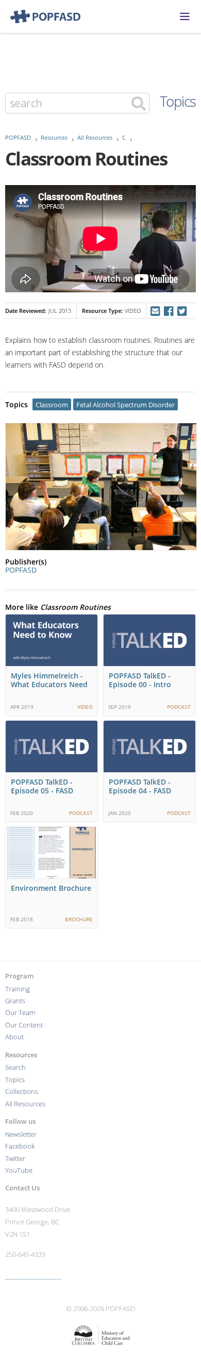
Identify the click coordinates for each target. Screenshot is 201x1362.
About (14, 1037)
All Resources (94, 137)
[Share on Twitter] (182, 311)
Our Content (24, 1025)
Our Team (20, 1012)
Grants (15, 1000)
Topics (178, 101)
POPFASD (18, 137)
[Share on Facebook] (168, 311)
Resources (54, 137)
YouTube (18, 1170)
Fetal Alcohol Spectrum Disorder (125, 405)
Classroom (52, 405)
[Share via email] (155, 311)
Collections (21, 1091)
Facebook (20, 1146)
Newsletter (21, 1134)
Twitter (15, 1158)
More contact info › (33, 1274)
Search (15, 1067)
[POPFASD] (40, 16)
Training (17, 989)
